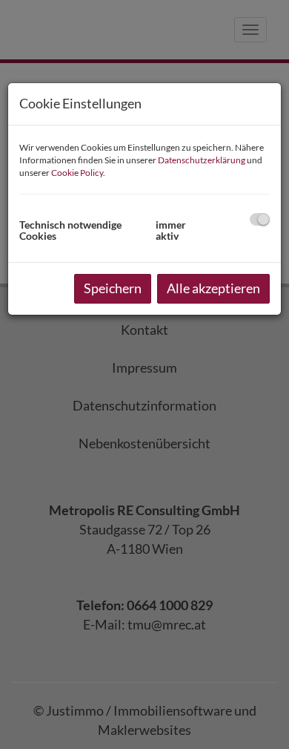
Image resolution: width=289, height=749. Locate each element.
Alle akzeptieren (213, 288)
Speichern (113, 288)
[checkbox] (260, 219)
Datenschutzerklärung (201, 160)
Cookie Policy (77, 172)
